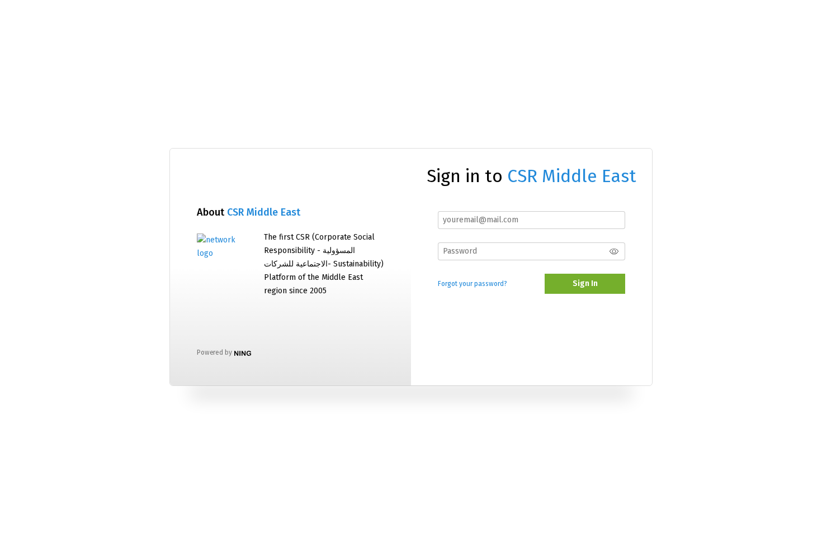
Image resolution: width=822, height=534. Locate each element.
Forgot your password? (472, 284)
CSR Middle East (263, 212)
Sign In (585, 283)
